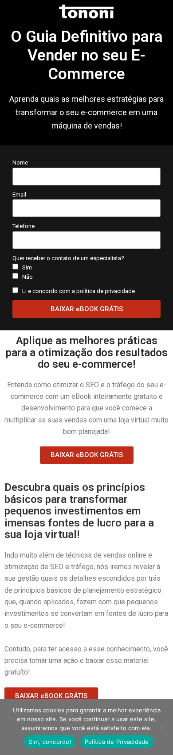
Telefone (23, 226)
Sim (27, 267)
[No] (161, 727)
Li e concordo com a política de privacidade (78, 291)
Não (27, 276)
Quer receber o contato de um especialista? (68, 258)
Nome (20, 162)
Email (19, 194)
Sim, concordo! (49, 741)
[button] (87, 455)
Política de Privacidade (117, 741)
